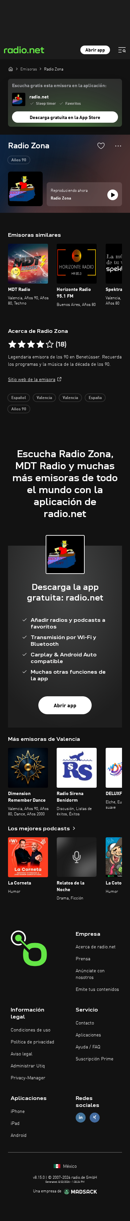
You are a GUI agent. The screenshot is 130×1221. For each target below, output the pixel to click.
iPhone (18, 1111)
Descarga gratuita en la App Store (65, 117)
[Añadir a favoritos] (101, 145)
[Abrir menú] (122, 50)
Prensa (83, 959)
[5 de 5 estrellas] (49, 344)
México (69, 1166)
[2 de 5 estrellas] (21, 344)
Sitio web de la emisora (31, 379)
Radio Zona (61, 199)
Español (18, 398)
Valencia (44, 398)
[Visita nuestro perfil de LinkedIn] (80, 1117)
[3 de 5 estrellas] (31, 344)
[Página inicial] (10, 68)
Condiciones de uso (30, 1030)
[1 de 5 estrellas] (12, 344)
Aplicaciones (88, 1035)
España (95, 398)
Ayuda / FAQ (88, 1047)
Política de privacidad (32, 1042)
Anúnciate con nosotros (90, 974)
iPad (15, 1123)
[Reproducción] (112, 195)
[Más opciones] (118, 146)
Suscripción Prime (94, 1059)
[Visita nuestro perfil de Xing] (94, 1117)
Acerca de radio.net (96, 947)
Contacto (85, 1023)
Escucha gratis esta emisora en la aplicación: (59, 85)
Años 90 (18, 160)
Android (19, 1135)
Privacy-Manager (28, 1078)
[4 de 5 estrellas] (40, 344)
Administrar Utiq (28, 1066)
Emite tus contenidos (97, 989)
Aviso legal (21, 1054)
